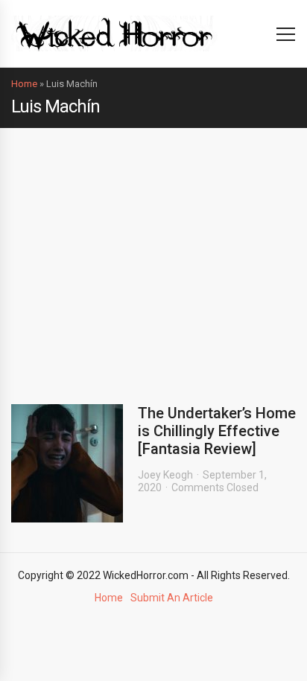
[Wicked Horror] (114, 33)
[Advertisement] (153, 254)
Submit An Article (171, 597)
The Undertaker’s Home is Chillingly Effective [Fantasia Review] (217, 431)
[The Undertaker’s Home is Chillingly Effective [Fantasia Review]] (67, 463)
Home (24, 83)
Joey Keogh (165, 475)
